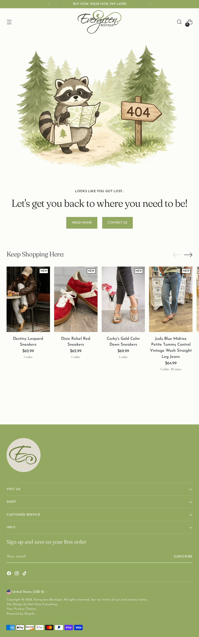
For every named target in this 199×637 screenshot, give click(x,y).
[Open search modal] (179, 22)
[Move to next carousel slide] (188, 255)
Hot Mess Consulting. (43, 604)
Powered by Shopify (21, 613)
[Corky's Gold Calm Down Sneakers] (123, 299)
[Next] (150, 4)
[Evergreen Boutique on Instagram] (17, 574)
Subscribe (183, 556)
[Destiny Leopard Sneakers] (28, 299)
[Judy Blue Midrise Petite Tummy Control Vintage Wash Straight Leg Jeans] (170, 299)
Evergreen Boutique (48, 599)
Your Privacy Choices (21, 608)
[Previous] (48, 4)
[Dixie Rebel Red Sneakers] (76, 299)
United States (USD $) (28, 591)
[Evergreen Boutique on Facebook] (9, 574)
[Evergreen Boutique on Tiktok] (25, 574)
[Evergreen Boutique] (99, 22)
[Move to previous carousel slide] (177, 255)
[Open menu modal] (9, 22)
